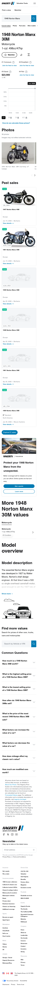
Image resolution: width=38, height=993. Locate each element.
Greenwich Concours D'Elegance (27, 915)
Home (22, 929)
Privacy (23, 962)
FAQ (22, 959)
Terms (22, 965)
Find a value (6, 10)
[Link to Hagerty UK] (12, 973)
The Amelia (24, 909)
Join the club (24, 871)
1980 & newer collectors (10, 882)
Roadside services (26, 895)
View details (7, 223)
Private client (6, 901)
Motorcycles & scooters (10, 892)
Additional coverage (9, 909)
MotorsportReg (7, 963)
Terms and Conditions (19, 857)
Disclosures (6, 984)
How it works (6, 936)
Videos (5, 944)
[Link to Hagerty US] (4, 973)
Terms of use (20, 984)
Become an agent (8, 917)
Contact (23, 946)
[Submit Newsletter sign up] (33, 850)
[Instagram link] (12, 834)
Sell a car (5, 933)
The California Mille (26, 911)
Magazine (23, 884)
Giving (22, 951)
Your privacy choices (12, 980)
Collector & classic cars (10, 884)
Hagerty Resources (8, 960)
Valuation (23, 874)
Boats (4, 898)
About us (23, 932)
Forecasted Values (11, 795)
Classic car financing (9, 906)
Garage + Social (7, 957)
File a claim (6, 874)
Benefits (23, 879)
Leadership (24, 935)
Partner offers (25, 882)
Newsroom (24, 943)
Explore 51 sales (9, 432)
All (3, 949)
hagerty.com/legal (20, 799)
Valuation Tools (22, 3)
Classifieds (6, 930)
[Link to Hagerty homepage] (13, 828)
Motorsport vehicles (9, 895)
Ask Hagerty (24, 876)
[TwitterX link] (8, 834)
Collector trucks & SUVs (10, 887)
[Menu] (34, 3)
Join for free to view (9, 65)
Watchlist (17, 10)
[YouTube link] (16, 834)
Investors (23, 949)
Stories (5, 946)
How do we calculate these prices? (16, 123)
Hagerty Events (25, 906)
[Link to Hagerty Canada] (8, 973)
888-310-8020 (25, 898)
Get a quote (19, 486)
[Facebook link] (4, 834)
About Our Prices (10, 784)
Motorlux (23, 919)
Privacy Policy (6, 857)
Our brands (24, 938)
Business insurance (9, 903)
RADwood (24, 921)
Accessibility (23, 980)
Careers (23, 940)
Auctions (5, 928)
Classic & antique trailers (10, 890)
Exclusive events (26, 887)
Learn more (19, 491)
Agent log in (6, 920)
